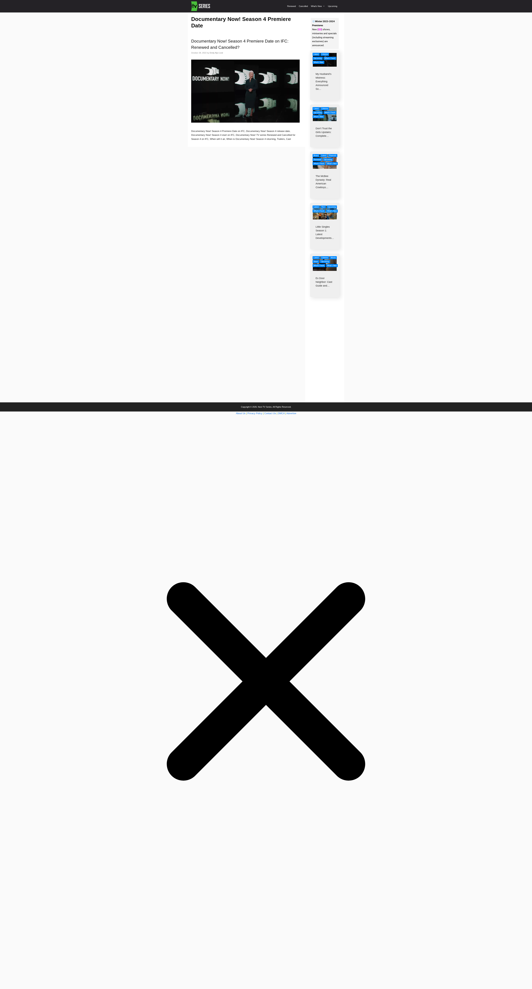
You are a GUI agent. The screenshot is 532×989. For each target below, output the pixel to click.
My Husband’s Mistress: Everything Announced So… (323, 81)
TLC (323, 207)
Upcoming (332, 6)
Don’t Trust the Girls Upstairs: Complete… (324, 132)
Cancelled (303, 6)
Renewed (291, 6)
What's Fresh (330, 58)
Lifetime (325, 54)
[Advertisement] (325, 355)
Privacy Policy (254, 413)
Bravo (316, 155)
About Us (240, 413)
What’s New (316, 6)
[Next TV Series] (201, 6)
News (316, 261)
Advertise (291, 413)
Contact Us (270, 413)
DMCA (281, 413)
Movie (333, 258)
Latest (316, 54)
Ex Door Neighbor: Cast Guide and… (324, 282)
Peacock (332, 155)
